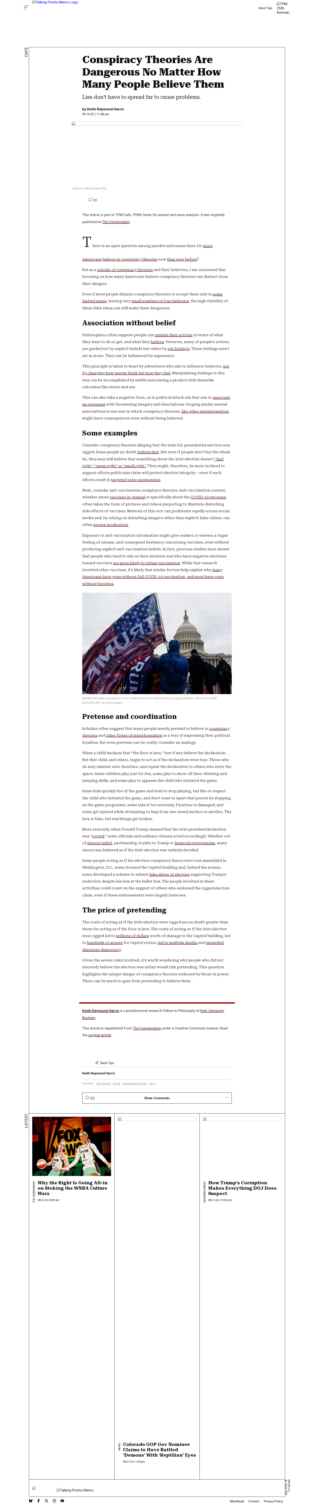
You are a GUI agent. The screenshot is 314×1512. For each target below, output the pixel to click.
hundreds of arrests (105, 942)
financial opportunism (195, 843)
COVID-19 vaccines (208, 497)
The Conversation (116, 222)
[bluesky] (30, 1501)
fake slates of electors (169, 874)
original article (99, 1035)
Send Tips (265, 8)
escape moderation (110, 525)
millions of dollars (132, 936)
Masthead (237, 1501)
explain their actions (173, 335)
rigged (98, 836)
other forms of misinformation (134, 735)
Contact (254, 1501)
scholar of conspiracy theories (125, 270)
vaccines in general (127, 497)
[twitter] (46, 1501)
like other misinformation (205, 411)
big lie (116, 1083)
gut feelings (178, 349)
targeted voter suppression (135, 480)
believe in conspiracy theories (130, 259)
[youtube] (62, 1501)
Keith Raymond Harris (105, 109)
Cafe (26, 52)
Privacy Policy (273, 1501)
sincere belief (99, 843)
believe (157, 342)
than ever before (182, 259)
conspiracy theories (134, 1083)
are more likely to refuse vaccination (146, 563)
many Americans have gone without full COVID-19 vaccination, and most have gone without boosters (153, 577)
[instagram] (54, 1501)
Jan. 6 (152, 1083)
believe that (148, 452)
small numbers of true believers (160, 301)
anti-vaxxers (103, 1083)
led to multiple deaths (178, 942)
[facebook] (38, 1501)
